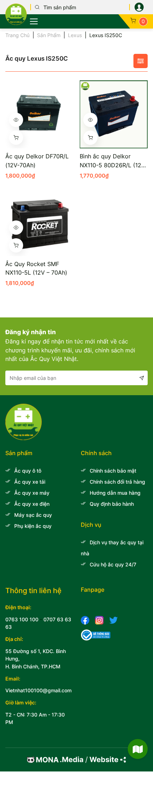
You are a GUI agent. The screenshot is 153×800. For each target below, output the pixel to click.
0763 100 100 (21, 619)
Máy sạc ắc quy (33, 515)
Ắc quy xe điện (31, 504)
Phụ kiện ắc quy (33, 526)
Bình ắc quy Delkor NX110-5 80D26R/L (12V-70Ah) (113, 161)
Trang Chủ (17, 35)
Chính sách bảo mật (113, 471)
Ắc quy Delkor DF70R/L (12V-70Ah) (37, 161)
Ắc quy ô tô (27, 471)
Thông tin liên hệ (33, 590)
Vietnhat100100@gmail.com (38, 690)
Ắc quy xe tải (29, 482)
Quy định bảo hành (112, 504)
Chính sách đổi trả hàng (117, 482)
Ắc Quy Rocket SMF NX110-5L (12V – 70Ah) (36, 268)
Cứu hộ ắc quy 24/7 (113, 564)
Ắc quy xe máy (31, 493)
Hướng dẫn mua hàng (115, 493)
